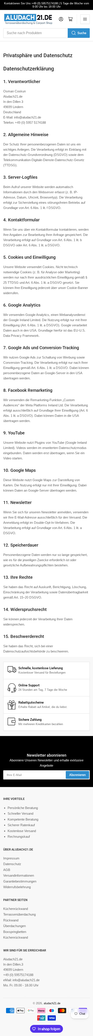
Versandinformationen (18, 875)
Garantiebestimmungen (19, 881)
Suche (81, 33)
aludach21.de (52, 1003)
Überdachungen (14, 926)
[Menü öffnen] (85, 19)
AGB (6, 870)
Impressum (11, 858)
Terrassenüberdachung (19, 914)
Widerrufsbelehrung (17, 887)
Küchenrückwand (15, 909)
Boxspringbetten (14, 932)
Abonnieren (77, 775)
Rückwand (10, 920)
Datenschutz (12, 864)
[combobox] (46, 33)
